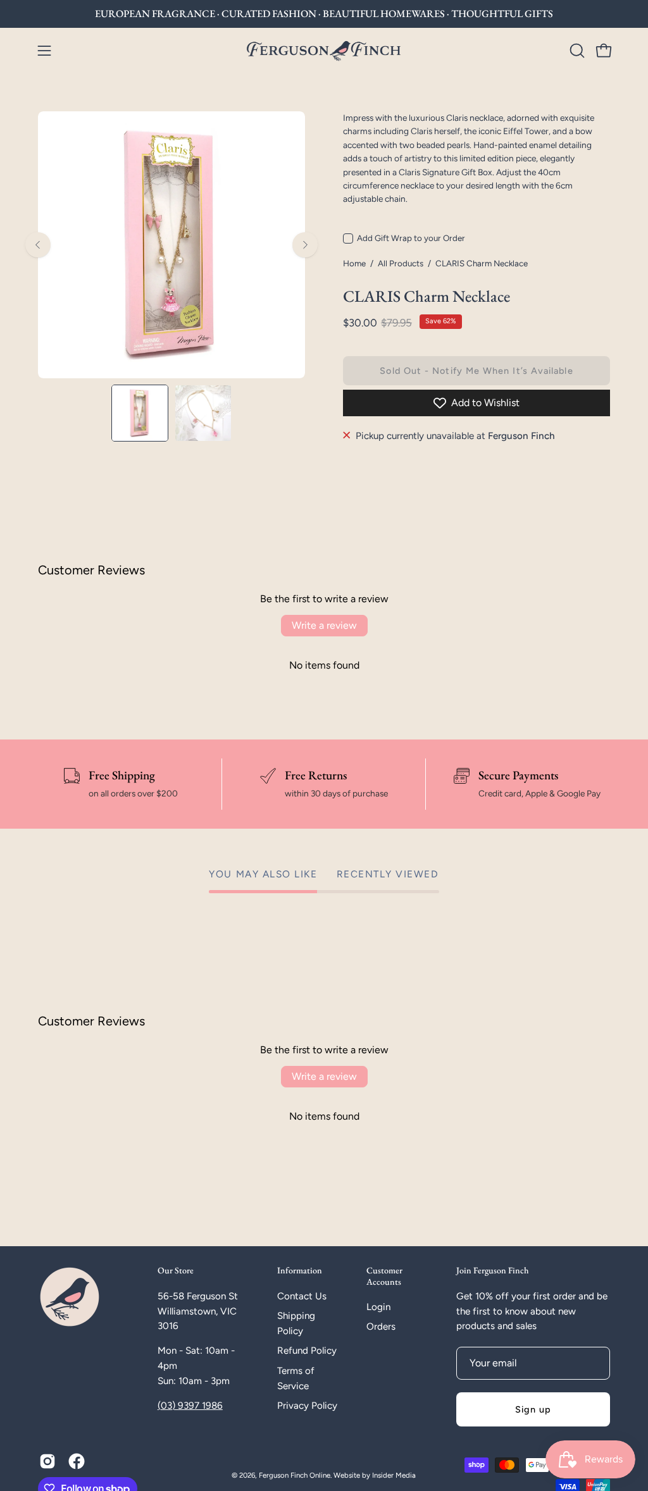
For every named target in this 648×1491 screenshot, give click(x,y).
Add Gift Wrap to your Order (411, 238)
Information (299, 1270)
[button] (576, 50)
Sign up (533, 1409)
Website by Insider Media (374, 1475)
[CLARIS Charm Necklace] (139, 413)
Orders (381, 1327)
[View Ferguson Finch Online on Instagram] (47, 1461)
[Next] (305, 244)
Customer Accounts (384, 1276)
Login (378, 1307)
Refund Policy (307, 1350)
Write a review (324, 625)
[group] (324, 14)
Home (354, 263)
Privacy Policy (307, 1405)
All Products (400, 263)
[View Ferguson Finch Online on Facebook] (76, 1461)
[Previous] (38, 244)
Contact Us (302, 1296)
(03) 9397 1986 (190, 1405)
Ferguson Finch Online (294, 1475)
